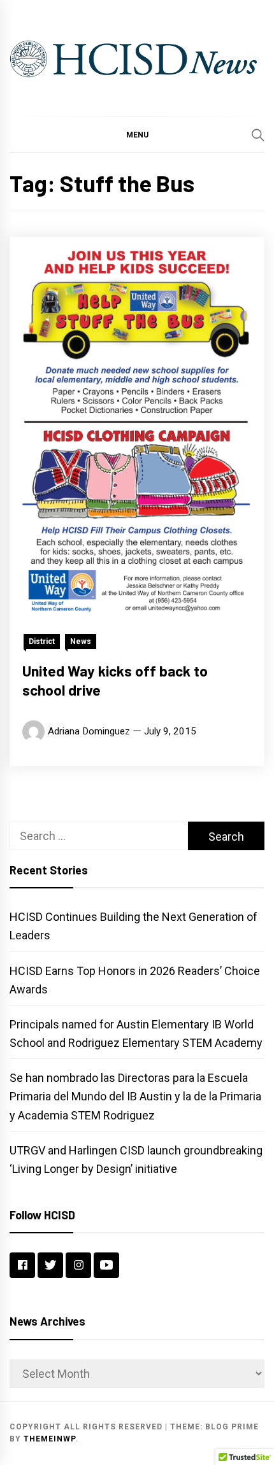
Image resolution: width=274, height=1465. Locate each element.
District (42, 641)
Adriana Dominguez (89, 731)
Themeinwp (49, 1438)
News (80, 641)
